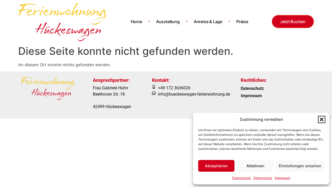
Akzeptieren (216, 165)
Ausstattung (168, 21)
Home (136, 21)
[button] (321, 119)
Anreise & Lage (208, 21)
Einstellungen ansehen (300, 165)
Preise (242, 21)
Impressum (282, 178)
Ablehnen (255, 165)
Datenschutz (241, 178)
